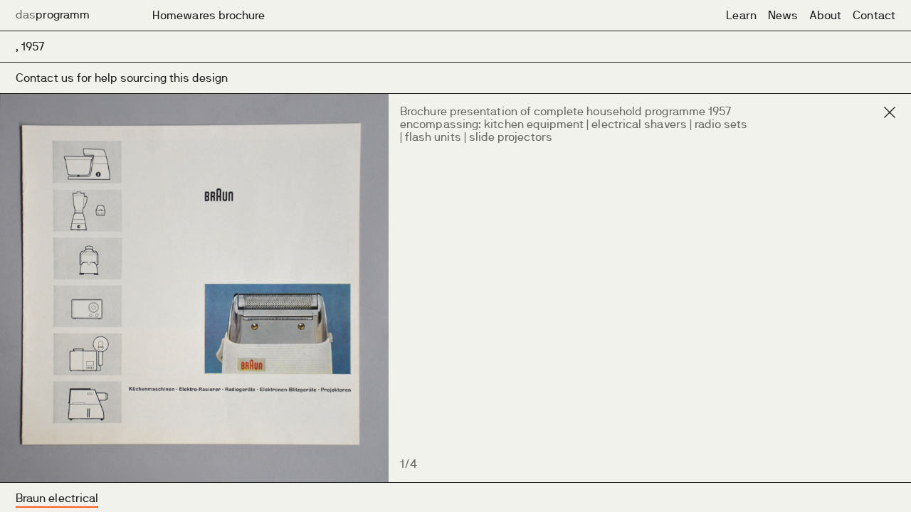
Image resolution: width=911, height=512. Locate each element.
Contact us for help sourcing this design (122, 78)
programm (53, 14)
